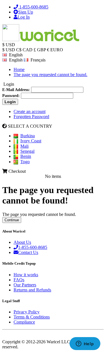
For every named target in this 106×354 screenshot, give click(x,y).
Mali (24, 146)
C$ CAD (24, 49)
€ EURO (55, 49)
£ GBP (40, 49)
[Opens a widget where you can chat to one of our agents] (84, 344)
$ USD (8, 49)
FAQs (19, 279)
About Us (22, 242)
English (15, 59)
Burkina (27, 135)
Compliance (24, 322)
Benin (25, 156)
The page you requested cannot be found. (50, 74)
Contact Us (28, 252)
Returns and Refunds (32, 289)
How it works (26, 274)
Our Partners (25, 284)
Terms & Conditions (32, 317)
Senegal (27, 151)
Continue (12, 220)
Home (19, 69)
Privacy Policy (27, 311)
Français (37, 59)
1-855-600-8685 (32, 247)
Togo (25, 161)
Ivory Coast (30, 140)
